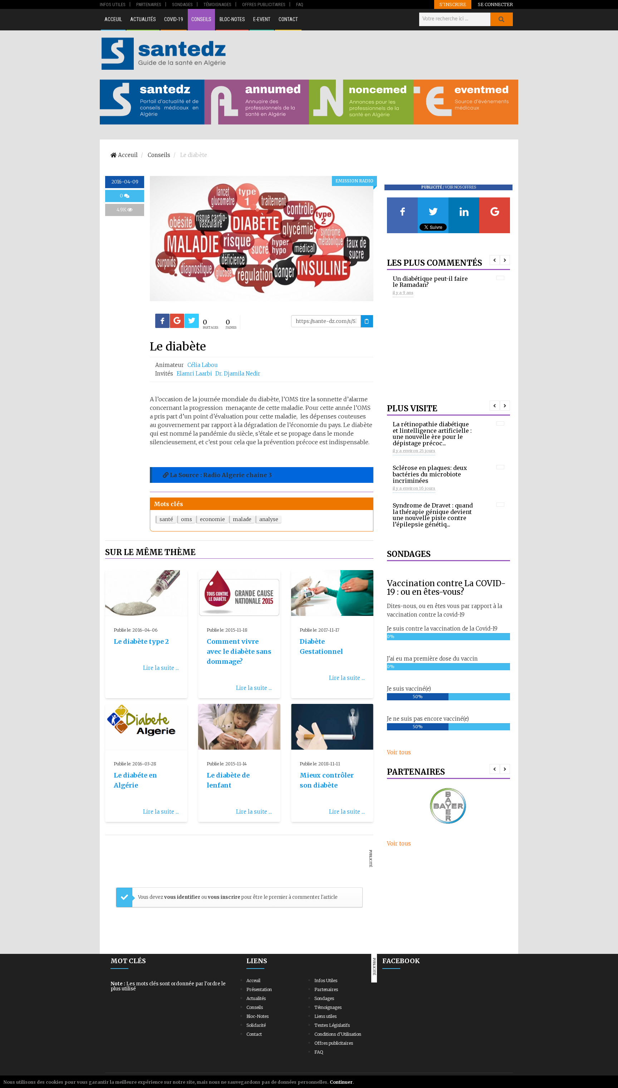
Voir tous (399, 752)
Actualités (143, 19)
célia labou (202, 365)
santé (166, 519)
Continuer (341, 1082)
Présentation (259, 989)
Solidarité (256, 1025)
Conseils (201, 19)
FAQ (318, 1052)
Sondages (324, 998)
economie (212, 519)
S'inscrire (453, 4)
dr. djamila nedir (237, 373)
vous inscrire (224, 897)
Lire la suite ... (161, 668)
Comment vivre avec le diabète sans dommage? (239, 651)
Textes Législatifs (332, 1025)
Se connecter (495, 4)
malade (242, 519)
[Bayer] (448, 806)
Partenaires (326, 989)
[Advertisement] (373, 54)
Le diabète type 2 (141, 641)
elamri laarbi (195, 373)
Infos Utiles (325, 980)
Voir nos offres (460, 187)
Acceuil (113, 19)
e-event (261, 19)
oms (186, 519)
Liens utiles (325, 1016)
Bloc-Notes (232, 19)
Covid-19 (173, 19)
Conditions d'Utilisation (337, 1034)
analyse (268, 519)
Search (501, 19)
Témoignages (328, 1007)
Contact (288, 19)
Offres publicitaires (333, 1043)
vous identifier (182, 897)
